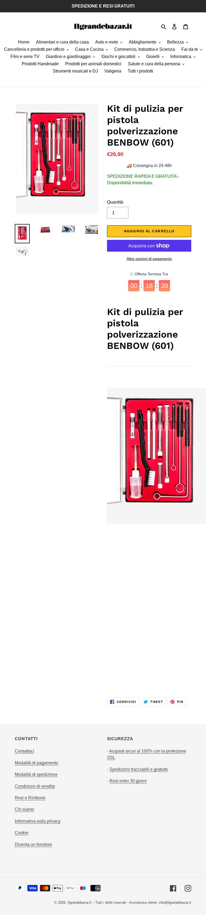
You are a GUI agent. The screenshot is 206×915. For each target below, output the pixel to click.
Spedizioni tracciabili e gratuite (138, 769)
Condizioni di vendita (35, 786)
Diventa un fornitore (33, 844)
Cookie (21, 832)
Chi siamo (24, 809)
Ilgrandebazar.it (79, 902)
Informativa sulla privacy (38, 821)
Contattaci (24, 751)
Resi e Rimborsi (30, 797)
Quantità (115, 202)
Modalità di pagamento (36, 763)
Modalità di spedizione (36, 774)
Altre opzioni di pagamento (149, 258)
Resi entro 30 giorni (128, 781)
